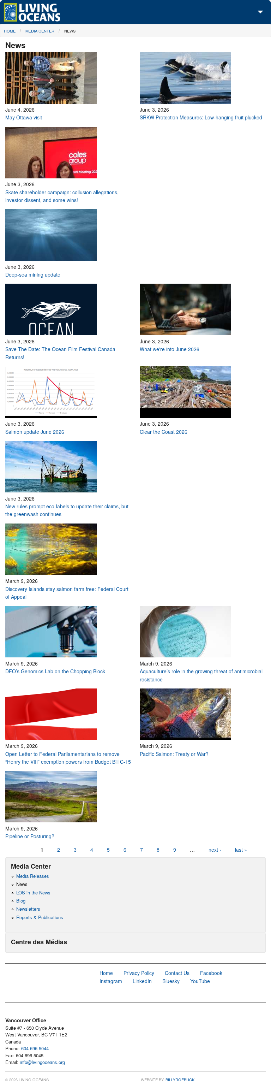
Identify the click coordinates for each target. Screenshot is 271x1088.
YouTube (200, 980)
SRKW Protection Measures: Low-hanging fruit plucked (201, 117)
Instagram (111, 980)
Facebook (211, 972)
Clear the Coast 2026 (164, 431)
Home (10, 31)
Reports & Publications (39, 917)
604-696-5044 (35, 1048)
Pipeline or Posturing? (29, 836)
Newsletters (28, 908)
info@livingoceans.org (42, 1062)
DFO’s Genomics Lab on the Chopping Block (56, 671)
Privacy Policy (139, 972)
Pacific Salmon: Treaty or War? (174, 753)
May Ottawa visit (23, 117)
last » (241, 849)
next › (216, 849)
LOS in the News (33, 892)
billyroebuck (179, 1079)
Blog (20, 900)
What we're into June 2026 (169, 349)
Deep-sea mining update (32, 274)
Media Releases (32, 876)
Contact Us (177, 972)
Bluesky (171, 980)
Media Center (39, 31)
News (70, 31)
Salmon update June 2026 (34, 431)
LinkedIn (142, 980)
